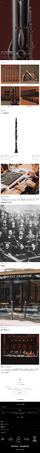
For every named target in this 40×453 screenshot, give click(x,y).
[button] (20, 421)
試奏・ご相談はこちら (5, 329)
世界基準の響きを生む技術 (6, 202)
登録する (20, 392)
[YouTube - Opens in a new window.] (22, 417)
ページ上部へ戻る (20, 399)
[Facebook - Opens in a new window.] (20, 417)
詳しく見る (5, 57)
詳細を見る (3, 265)
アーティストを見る (5, 372)
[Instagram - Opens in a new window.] (18, 417)
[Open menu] (1, 2)
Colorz (22, 449)
